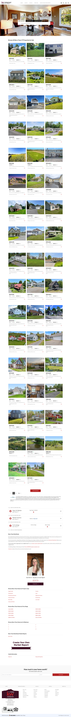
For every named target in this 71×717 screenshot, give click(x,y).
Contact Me (35, 583)
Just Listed (37, 599)
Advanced (30, 20)
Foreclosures (38, 597)
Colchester (35, 691)
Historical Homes (11, 597)
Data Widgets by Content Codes (64, 715)
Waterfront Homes (39, 595)
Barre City (24, 689)
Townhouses (10, 593)
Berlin (46, 689)
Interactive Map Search (52, 540)
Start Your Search (35, 490)
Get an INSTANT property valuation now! (32, 546)
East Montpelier (47, 691)
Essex (56, 691)
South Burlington (25, 695)
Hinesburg (24, 692)
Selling (31, 2)
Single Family (10, 591)
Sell (37, 20)
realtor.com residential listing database (16, 529)
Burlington (57, 689)
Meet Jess (36, 2)
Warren (56, 695)
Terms (21, 715)
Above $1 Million (39, 617)
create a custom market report (37, 543)
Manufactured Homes (12, 595)
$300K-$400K (11, 611)
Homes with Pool (11, 601)
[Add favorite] (24, 63)
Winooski (46, 696)
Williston (35, 696)
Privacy (24, 715)
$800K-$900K (38, 615)
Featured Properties (39, 656)
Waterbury (24, 696)
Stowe (35, 695)
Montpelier (46, 692)
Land (36, 593)
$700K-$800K (11, 615)
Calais (24, 691)
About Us (10, 656)
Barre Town (10, 636)
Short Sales (10, 599)
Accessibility (18, 715)
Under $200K (10, 609)
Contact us (10, 548)
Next (19, 493)
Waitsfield (46, 695)
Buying (26, 2)
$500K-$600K (11, 613)
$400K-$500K (38, 611)
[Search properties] (51, 23)
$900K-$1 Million (11, 617)
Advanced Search (21, 686)
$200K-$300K (38, 609)
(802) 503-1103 (35, 580)
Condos (37, 591)
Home (21, 2)
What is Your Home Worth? (45, 2)
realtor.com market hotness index (15, 507)
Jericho (35, 692)
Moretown (57, 692)
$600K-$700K (38, 613)
